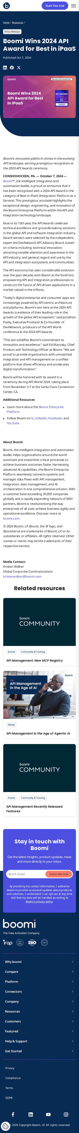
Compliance (13, 1078)
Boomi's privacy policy (39, 901)
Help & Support (16, 1041)
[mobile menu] (73, 5)
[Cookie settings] (5, 1126)
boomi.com (11, 518)
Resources (12, 1011)
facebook (13, 1114)
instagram (66, 1114)
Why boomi (13, 962)
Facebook (55, 418)
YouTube (13, 423)
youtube (48, 1114)
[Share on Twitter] (19, 67)
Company (12, 1001)
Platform (11, 981)
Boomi (7, 181)
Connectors (13, 991)
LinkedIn (41, 418)
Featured (11, 1031)
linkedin (30, 1114)
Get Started (13, 1051)
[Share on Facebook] (12, 67)
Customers (13, 1021)
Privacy (9, 1068)
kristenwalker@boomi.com (22, 576)
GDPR (8, 1098)
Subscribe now (58, 874)
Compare (11, 972)
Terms (9, 1088)
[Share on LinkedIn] (5, 67)
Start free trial (55, 5)
